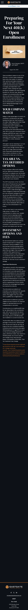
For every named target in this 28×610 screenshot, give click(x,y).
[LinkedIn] (17, 593)
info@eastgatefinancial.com (14, 595)
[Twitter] (14, 593)
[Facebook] (11, 593)
